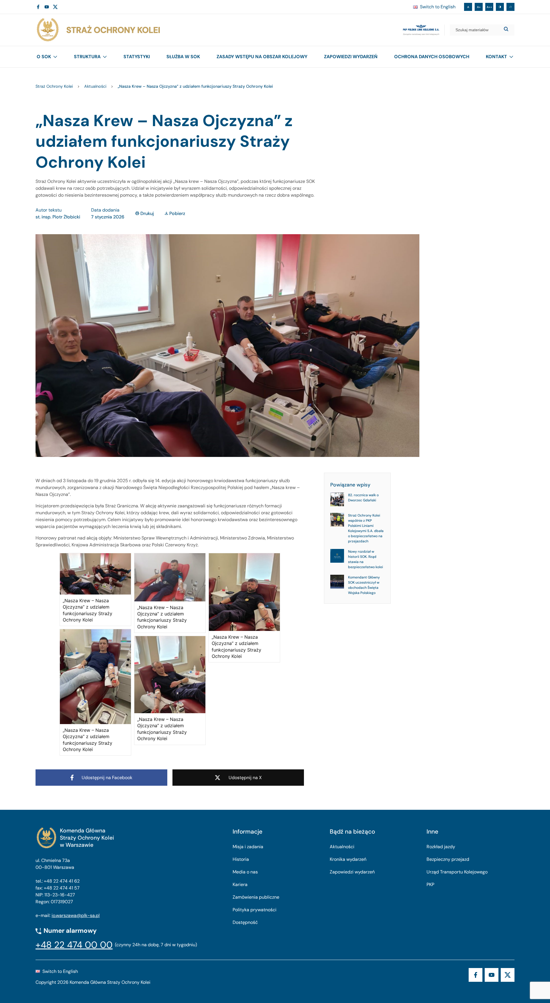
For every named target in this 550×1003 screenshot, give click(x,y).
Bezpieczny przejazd (448, 859)
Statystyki (136, 57)
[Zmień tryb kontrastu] (500, 7)
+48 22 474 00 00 (74, 945)
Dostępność (245, 922)
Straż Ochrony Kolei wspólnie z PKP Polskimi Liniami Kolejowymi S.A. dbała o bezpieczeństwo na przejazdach (366, 528)
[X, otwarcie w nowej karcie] (55, 6)
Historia (241, 859)
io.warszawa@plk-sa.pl (76, 915)
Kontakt (496, 57)
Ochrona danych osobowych (431, 57)
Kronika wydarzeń (348, 859)
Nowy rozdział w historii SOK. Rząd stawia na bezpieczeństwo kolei (365, 559)
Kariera (240, 884)
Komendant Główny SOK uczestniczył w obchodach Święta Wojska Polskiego (364, 585)
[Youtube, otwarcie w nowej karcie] (46, 6)
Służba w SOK (183, 57)
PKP (430, 884)
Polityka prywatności (254, 910)
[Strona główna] (98, 29)
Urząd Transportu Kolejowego (457, 872)
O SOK (44, 57)
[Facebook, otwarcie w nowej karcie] (38, 6)
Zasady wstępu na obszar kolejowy (262, 57)
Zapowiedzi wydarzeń (351, 57)
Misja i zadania (248, 847)
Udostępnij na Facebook (107, 778)
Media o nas (245, 872)
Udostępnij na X (245, 778)
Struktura (87, 57)
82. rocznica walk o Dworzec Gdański (363, 498)
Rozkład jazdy (441, 847)
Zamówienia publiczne (256, 897)
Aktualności (342, 847)
